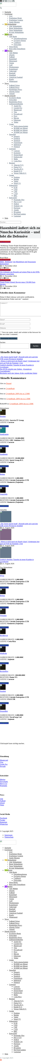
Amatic (16, 210)
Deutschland (18, 155)
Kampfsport (13, 69)
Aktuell (11, 94)
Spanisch (17, 141)
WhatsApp (4, 824)
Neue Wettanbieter (15, 30)
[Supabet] (3, 689)
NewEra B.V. (18, 169)
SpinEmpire (4, 434)
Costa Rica (18, 161)
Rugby (11, 79)
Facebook (3, 818)
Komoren (17, 153)
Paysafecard (18, 114)
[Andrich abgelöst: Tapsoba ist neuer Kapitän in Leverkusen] (5, 557)
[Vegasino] (3, 613)
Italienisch (17, 145)
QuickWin (3, 494)
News (7, 83)
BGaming (17, 212)
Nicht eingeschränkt (21, 126)
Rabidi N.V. (18, 171)
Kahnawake (18, 157)
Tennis (11, 63)
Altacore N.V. (19, 165)
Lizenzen (12, 149)
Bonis (10, 34)
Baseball (12, 73)
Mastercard (18, 110)
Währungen (13, 185)
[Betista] (3, 472)
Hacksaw (17, 208)
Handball (12, 75)
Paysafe (3, 766)
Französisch (18, 143)
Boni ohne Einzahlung (17, 49)
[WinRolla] (3, 651)
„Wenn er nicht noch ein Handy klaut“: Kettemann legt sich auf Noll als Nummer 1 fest (19, 362)
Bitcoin (16, 118)
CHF (15, 192)
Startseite (8, 12)
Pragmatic (3, 786)
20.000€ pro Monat (21, 132)
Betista (2, 474)
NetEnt (16, 204)
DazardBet (4, 711)
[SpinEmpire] (3, 432)
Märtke (10, 51)
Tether (16, 122)
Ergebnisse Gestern (16, 20)
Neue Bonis (13, 47)
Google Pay (18, 108)
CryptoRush (10, 388)
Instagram (3, 822)
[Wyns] (3, 574)
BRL (15, 196)
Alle (1, 799)
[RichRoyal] (3, 633)
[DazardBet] (3, 709)
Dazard (8, 383)
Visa (15, 112)
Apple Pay (17, 106)
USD (15, 189)
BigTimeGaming (20, 214)
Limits (11, 124)
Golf (10, 65)
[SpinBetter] (3, 452)
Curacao (17, 151)
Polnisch (17, 147)
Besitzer (12, 163)
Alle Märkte (13, 53)
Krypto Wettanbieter (16, 32)
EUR (15, 187)
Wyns (2, 576)
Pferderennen (14, 67)
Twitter (2, 820)
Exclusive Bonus (20, 41)
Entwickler (13, 198)
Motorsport (13, 61)
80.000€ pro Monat (21, 130)
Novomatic (4, 782)
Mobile (16, 179)
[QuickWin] (3, 492)
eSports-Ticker (14, 92)
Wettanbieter (11, 24)
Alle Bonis (13, 36)
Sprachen (12, 134)
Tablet (16, 181)
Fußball (12, 57)
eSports (11, 55)
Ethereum (17, 120)
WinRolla (3, 653)
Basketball (13, 59)
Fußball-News (14, 87)
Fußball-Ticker (14, 85)
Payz (15, 116)
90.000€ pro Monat (21, 128)
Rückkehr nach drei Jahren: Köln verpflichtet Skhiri (18, 373)
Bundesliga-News (15, 89)
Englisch (17, 138)
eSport (2, 803)
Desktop (17, 177)
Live (10, 16)
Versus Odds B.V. (20, 173)
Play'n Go (3, 784)
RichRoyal (4, 635)
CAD (16, 194)
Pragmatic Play (19, 200)
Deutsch (17, 136)
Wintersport (13, 81)
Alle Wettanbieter (15, 26)
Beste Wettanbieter (16, 28)
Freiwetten (17, 45)
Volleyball (12, 71)
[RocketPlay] (3, 669)
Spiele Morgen (14, 22)
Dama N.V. (18, 167)
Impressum (8, 835)
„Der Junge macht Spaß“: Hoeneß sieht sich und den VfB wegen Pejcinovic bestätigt (19, 358)
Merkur (2, 779)
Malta (16, 159)
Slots (6, 218)
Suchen (2, 342)
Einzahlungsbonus (20, 38)
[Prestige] (3, 414)
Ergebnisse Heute (15, 18)
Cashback (17, 43)
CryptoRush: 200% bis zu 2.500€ (18, 394)
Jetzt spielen (4, 426)
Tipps (2, 805)
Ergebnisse (8, 14)
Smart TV (17, 183)
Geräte (11, 175)
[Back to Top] (1, 1060)
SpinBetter (4, 454)
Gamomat (17, 216)
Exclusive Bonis (15, 98)
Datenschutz (9, 837)
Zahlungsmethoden (16, 104)
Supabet (3, 691)
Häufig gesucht (10, 96)
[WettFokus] (8, 6)
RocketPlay (4, 671)
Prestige (3, 416)
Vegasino (3, 616)
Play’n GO (18, 202)
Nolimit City (18, 206)
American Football (16, 77)
